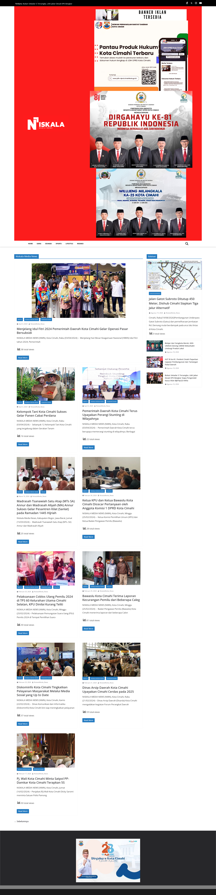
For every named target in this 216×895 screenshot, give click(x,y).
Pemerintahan (46, 319)
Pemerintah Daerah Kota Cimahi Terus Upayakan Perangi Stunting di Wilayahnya (109, 415)
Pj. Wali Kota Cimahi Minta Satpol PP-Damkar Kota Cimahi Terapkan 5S (43, 780)
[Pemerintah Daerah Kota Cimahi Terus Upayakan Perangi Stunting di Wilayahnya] (111, 383)
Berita (20, 319)
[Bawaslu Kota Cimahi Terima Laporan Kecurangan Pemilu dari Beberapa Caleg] (111, 568)
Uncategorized (155, 293)
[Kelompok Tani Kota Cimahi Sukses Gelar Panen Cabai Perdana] (46, 384)
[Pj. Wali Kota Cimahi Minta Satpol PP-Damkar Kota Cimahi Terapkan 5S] (46, 750)
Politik (109, 491)
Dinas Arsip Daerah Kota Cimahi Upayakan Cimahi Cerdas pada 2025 (108, 689)
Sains (39, 244)
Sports (59, 244)
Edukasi (48, 244)
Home (30, 244)
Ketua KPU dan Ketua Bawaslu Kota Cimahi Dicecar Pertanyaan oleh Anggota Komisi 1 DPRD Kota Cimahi (108, 504)
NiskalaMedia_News (37, 324)
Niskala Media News (31, 319)
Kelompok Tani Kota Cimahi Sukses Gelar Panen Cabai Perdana (42, 413)
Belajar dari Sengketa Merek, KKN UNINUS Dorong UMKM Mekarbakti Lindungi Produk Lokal (179, 346)
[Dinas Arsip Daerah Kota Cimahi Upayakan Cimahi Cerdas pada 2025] (111, 660)
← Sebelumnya (21, 821)
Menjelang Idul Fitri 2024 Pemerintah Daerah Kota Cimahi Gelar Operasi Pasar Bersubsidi (72, 331)
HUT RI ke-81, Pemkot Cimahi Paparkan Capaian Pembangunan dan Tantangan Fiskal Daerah (43, 5)
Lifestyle (69, 244)
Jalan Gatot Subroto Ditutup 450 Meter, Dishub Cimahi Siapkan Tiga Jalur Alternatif (173, 303)
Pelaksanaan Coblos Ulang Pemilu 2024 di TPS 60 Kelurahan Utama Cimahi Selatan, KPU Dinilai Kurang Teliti (45, 600)
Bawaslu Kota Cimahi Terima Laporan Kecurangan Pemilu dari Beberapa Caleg (111, 598)
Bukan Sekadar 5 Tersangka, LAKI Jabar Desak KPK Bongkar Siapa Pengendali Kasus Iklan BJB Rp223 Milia (181, 378)
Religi (43, 492)
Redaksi (80, 244)
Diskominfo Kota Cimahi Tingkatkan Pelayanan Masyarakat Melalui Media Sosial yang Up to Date (43, 691)
